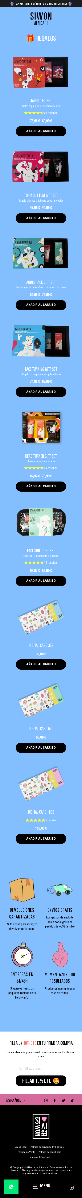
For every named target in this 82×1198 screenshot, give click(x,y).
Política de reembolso (49, 1152)
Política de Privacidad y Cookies (46, 1147)
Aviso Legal (21, 1147)
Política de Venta (26, 1152)
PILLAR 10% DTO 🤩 (41, 1080)
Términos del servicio (39, 1157)
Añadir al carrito (41, 131)
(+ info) (70, 926)
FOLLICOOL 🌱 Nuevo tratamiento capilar (41, 4)
